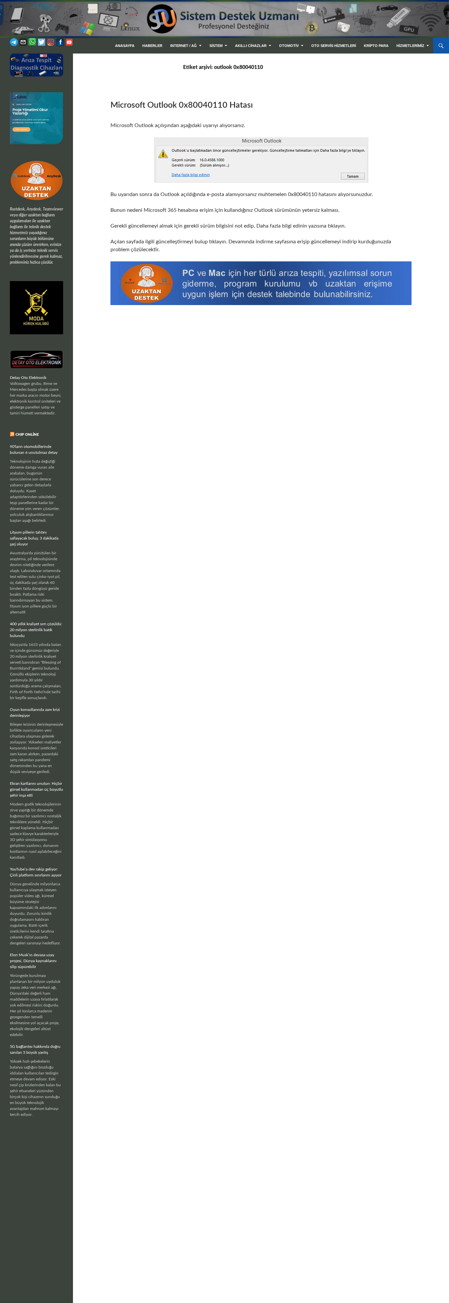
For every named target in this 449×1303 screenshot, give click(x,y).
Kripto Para (376, 46)
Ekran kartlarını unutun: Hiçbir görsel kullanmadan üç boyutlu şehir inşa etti (36, 789)
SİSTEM (216, 46)
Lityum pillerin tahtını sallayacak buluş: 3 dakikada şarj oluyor (34, 538)
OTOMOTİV (289, 46)
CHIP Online (27, 434)
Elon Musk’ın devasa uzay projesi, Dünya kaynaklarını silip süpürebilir (33, 961)
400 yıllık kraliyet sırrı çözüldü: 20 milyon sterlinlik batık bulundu (36, 630)
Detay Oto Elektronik (28, 378)
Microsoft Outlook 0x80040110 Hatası (181, 105)
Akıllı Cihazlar (251, 46)
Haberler (152, 46)
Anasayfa (124, 46)
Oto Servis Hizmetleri (333, 46)
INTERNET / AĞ (183, 46)
